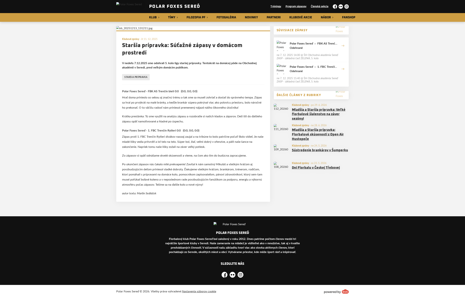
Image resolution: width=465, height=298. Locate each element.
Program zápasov (296, 6)
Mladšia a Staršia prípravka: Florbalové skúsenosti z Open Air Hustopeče (318, 134)
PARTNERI (274, 17)
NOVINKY (251, 17)
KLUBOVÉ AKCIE (300, 17)
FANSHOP (348, 17)
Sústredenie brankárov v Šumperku (320, 150)
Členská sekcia (319, 6)
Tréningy (275, 6)
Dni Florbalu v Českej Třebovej (316, 167)
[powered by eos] (336, 291)
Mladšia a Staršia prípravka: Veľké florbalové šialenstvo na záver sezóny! (318, 114)
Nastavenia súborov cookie (199, 291)
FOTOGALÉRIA (226, 17)
